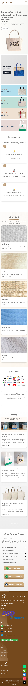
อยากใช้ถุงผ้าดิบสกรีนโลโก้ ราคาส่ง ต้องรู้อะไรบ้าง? (13, 435)
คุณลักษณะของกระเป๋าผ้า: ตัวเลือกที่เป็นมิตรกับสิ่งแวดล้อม (13, 504)
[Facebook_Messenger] (24, 674)
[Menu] (23, 2)
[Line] (24, 670)
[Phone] (24, 666)
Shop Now (7, 73)
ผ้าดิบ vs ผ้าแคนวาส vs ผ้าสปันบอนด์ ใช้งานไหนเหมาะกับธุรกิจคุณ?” (13, 470)
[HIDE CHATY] (24, 682)
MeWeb (14, 684)
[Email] (24, 678)
